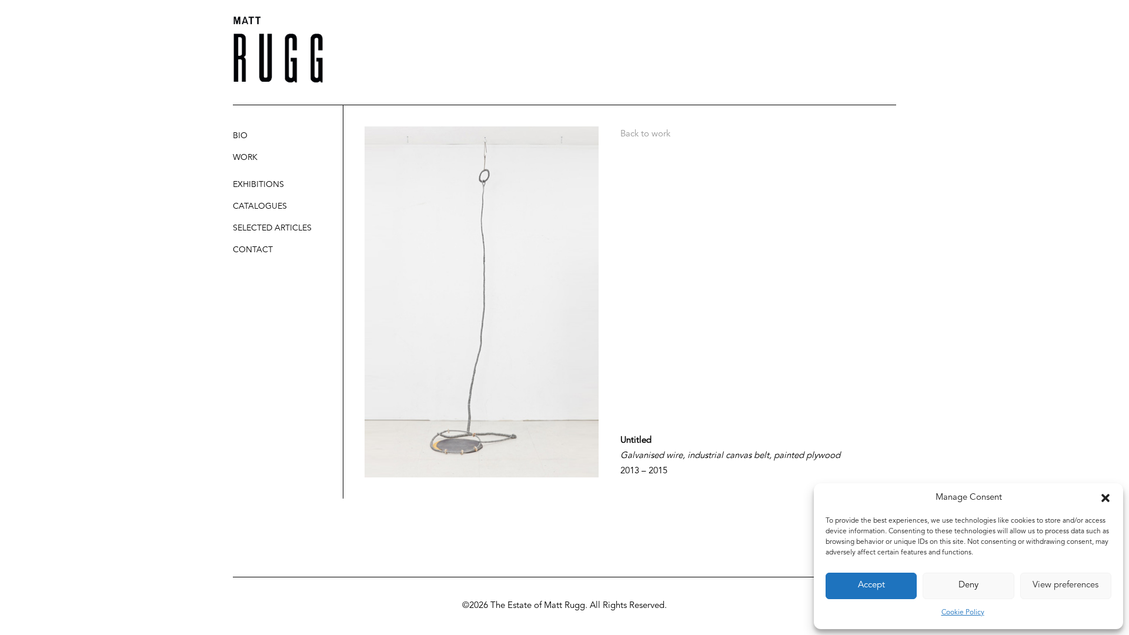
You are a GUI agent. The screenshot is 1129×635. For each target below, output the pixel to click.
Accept (871, 585)
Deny (968, 585)
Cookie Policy (962, 612)
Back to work (645, 134)
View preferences (1065, 585)
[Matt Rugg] (278, 49)
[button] (1105, 498)
